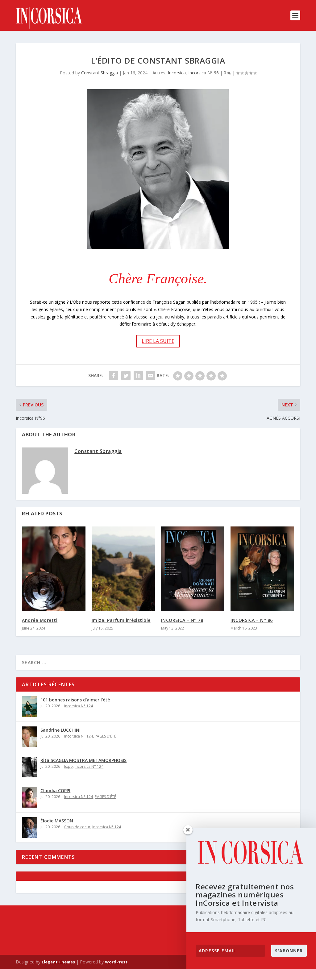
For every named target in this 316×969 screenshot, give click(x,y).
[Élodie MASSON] (29, 827)
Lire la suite (158, 341)
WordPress (116, 962)
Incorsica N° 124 (78, 706)
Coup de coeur (77, 827)
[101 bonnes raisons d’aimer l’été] (29, 706)
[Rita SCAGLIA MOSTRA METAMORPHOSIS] (29, 767)
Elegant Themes (58, 962)
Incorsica (177, 73)
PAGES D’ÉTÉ (105, 736)
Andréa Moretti (39, 620)
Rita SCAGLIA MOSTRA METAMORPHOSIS (83, 760)
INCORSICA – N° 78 (182, 620)
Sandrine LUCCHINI (60, 730)
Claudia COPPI (55, 790)
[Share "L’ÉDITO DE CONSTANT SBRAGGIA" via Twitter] (126, 375)
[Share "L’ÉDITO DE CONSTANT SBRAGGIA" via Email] (150, 375)
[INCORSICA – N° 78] (192, 568)
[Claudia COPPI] (29, 797)
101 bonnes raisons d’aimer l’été (75, 700)
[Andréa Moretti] (53, 568)
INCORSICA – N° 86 (252, 620)
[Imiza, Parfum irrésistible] (123, 568)
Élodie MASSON (56, 821)
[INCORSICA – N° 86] (262, 568)
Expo (68, 766)
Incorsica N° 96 (203, 73)
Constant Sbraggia (99, 73)
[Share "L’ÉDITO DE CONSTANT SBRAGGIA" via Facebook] (113, 375)
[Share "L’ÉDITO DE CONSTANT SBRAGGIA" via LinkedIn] (138, 375)
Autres (158, 73)
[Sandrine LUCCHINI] (29, 736)
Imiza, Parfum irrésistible (121, 620)
